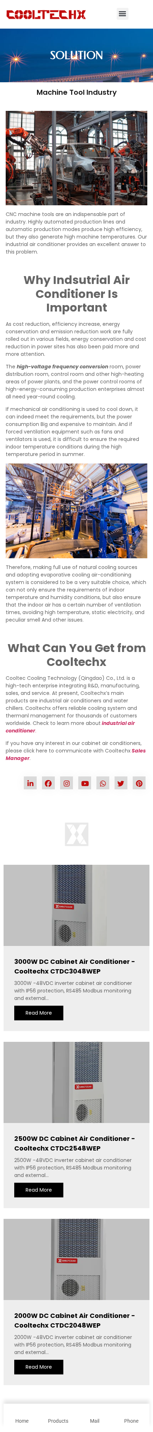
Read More (39, 1012)
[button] (122, 14)
